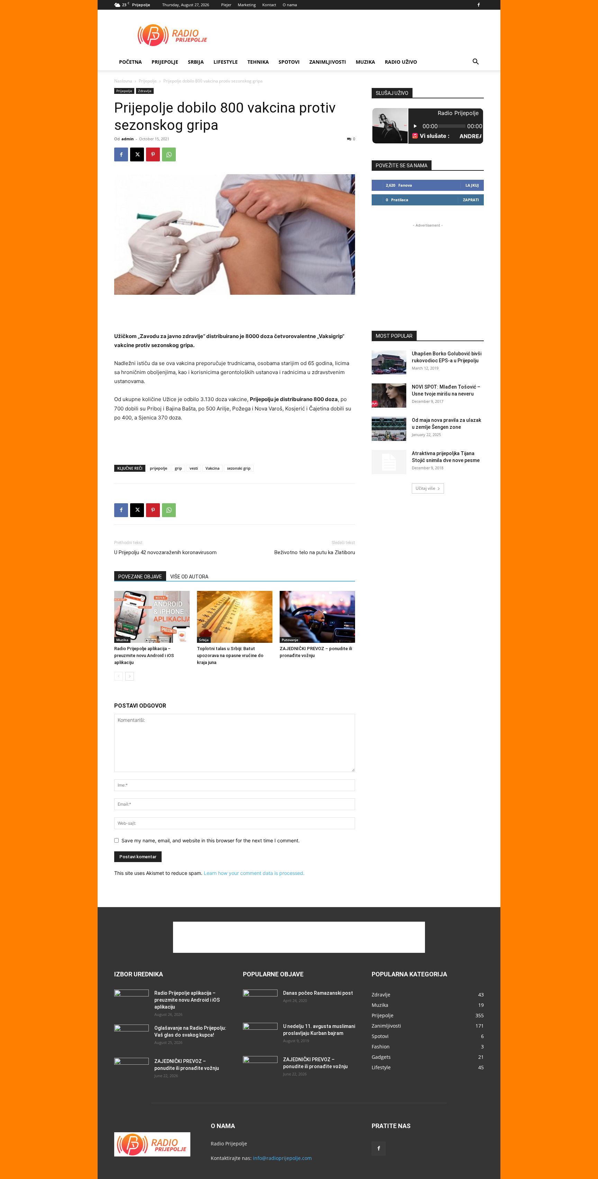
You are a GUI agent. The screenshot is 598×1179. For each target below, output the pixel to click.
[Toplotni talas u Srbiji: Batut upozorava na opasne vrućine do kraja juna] (234, 617)
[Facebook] (478, 5)
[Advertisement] (358, 35)
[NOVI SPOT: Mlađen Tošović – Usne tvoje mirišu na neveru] (389, 395)
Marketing (247, 4)
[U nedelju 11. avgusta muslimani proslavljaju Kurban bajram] (260, 1035)
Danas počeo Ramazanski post (318, 993)
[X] (137, 154)
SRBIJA (196, 62)
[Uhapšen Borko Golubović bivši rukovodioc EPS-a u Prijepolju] (389, 362)
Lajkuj (472, 185)
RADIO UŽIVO (401, 62)
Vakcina (212, 468)
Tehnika (258, 62)
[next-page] (129, 676)
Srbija (204, 639)
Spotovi (289, 62)
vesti (194, 468)
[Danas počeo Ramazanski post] (260, 1002)
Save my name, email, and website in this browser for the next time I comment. (210, 840)
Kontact (269, 4)
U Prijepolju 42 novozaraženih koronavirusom (165, 552)
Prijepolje (165, 62)
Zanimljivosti (327, 62)
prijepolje (158, 468)
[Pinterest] (153, 154)
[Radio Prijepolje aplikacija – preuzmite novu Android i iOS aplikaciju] (152, 617)
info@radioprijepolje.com (282, 1158)
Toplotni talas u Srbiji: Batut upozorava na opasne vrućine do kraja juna (230, 655)
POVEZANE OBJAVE (140, 576)
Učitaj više (425, 488)
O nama (290, 4)
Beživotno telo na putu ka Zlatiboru (314, 552)
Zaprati (471, 199)
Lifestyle (226, 62)
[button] (475, 62)
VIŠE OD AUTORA (189, 576)
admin (127, 138)
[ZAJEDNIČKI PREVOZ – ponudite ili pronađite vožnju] (317, 617)
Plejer (226, 4)
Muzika (365, 62)
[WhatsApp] (169, 154)
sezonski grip (239, 468)
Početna (130, 62)
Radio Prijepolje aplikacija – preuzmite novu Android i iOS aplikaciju (144, 655)
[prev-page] (118, 676)
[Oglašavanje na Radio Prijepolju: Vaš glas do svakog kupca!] (131, 1037)
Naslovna (123, 81)
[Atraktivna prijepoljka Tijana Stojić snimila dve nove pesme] (389, 462)
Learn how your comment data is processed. (254, 873)
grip (178, 468)
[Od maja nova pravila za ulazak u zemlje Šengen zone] (389, 429)
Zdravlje (145, 90)
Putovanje (290, 639)
